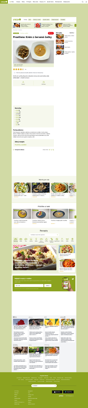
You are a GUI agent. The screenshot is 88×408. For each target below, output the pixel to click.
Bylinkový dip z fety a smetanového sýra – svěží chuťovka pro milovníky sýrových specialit (20, 194)
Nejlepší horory (34, 377)
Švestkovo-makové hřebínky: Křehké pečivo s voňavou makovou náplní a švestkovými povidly (40, 194)
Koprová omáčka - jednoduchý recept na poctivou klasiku (67, 25)
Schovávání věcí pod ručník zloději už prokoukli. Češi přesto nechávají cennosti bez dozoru (20, 339)
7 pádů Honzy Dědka (29, 379)
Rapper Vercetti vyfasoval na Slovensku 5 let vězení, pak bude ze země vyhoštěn (36, 361)
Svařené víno (42, 379)
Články (23, 1)
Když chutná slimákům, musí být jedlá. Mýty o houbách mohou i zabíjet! (51, 367)
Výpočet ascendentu (32, 381)
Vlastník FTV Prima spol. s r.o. (19, 402)
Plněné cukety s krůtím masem (69, 36)
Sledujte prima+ (66, 1)
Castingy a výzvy (31, 394)
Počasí (54, 377)
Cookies (15, 400)
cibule (17, 119)
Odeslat (48, 285)
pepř (17, 124)
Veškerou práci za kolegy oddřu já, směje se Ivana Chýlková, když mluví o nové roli (35, 333)
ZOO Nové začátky (68, 377)
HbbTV (15, 396)
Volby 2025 (36, 379)
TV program (40, 377)
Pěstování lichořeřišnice (65, 379)
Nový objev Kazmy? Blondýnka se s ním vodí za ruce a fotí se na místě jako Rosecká (36, 367)
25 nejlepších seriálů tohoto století (20, 354)
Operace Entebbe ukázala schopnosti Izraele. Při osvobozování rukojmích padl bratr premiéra (51, 334)
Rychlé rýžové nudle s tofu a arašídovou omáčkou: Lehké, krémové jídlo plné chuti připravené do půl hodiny (57, 194)
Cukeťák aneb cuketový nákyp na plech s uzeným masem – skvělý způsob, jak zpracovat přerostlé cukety (26, 27)
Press (29, 392)
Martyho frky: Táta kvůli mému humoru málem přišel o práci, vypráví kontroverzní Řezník (35, 355)
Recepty (18, 1)
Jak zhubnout (19, 377)
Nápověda (29, 400)
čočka (17, 110)
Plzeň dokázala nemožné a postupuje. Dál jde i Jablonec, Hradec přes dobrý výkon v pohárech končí (19, 334)
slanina (17, 121)
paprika (17, 117)
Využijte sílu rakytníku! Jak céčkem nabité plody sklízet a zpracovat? (51, 355)
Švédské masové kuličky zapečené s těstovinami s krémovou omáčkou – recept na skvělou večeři (30, 264)
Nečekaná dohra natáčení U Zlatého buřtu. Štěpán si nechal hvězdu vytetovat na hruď (35, 327)
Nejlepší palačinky (49, 381)
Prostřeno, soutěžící (24, 33)
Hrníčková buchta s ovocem (69, 42)
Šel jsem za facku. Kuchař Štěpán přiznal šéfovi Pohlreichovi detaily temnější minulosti (35, 339)
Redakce (29, 402)
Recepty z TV (42, 1)
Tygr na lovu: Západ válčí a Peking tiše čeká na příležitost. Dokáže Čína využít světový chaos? (20, 327)
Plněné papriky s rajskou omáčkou (70, 52)
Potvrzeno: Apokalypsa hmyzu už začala (51, 327)
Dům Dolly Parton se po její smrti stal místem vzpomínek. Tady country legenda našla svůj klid (51, 361)
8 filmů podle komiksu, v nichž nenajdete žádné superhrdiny (19, 361)
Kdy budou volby (60, 377)
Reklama (15, 394)
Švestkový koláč (57, 381)
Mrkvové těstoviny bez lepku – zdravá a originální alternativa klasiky (66, 270)
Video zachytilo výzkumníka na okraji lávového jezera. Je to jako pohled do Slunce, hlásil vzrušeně (51, 339)
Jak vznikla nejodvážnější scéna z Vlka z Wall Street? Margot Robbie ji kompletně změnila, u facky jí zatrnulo (20, 367)
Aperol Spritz (67, 47)
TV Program (28, 1)
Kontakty (29, 396)
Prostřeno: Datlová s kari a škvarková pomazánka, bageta (40, 221)
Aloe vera (58, 379)
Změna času (46, 377)
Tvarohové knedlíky (40, 381)
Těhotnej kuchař (58, 1)
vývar (17, 112)
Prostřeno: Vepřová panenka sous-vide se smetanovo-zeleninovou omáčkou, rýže (20, 221)
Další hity (72, 32)
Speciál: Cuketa (50, 1)
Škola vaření (35, 1)
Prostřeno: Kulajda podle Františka (59, 220)
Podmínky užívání (17, 398)
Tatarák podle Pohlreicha (50, 379)
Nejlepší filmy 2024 (26, 377)
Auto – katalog (21, 379)
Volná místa (16, 392)
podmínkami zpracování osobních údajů (32, 288)
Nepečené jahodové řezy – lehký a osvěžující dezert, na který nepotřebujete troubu (47, 26)
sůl (16, 122)
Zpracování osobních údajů (32, 398)
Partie (51, 377)
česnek (17, 115)
